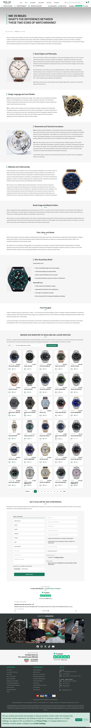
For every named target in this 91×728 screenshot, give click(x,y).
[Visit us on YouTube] (53, 647)
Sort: (9, 345)
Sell (26, 2)
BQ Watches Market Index (39, 676)
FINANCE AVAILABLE (7, 6)
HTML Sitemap (36, 687)
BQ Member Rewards (11, 689)
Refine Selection (53, 345)
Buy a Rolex (9, 670)
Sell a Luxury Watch (11, 678)
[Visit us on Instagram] (41, 647)
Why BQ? (49, 2)
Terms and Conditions (38, 680)
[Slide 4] (47, 610)
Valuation (41, 2)
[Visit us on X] (45, 647)
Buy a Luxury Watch (11, 676)
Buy (21, 2)
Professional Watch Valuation (13, 685)
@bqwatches (49, 616)
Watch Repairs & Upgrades (12, 683)
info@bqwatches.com (67, 690)
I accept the (56, 557)
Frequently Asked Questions (39, 678)
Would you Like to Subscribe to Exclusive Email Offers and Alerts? (62, 563)
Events (8, 691)
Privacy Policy (42, 721)
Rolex (34, 57)
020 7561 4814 (66, 683)
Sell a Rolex (9, 674)
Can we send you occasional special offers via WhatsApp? (61, 542)
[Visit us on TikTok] (49, 647)
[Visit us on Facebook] (38, 647)
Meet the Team (36, 672)
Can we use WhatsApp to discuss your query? (61, 538)
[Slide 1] (43, 610)
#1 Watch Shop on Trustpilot (53, 588)
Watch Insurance (10, 687)
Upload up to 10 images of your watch (22, 566)
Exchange (33, 2)
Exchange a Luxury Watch (12, 680)
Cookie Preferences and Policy (39, 685)
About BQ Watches (37, 670)
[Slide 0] (42, 610)
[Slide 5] (48, 610)
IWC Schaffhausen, (38, 69)
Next (64, 491)
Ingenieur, (15, 110)
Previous (28, 491)
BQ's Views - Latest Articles (39, 674)
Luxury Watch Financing (12, 672)
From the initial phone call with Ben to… (45, 604)
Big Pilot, (53, 108)
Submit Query (29, 574)
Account (56, 2)
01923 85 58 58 (66, 673)
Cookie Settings (39, 724)
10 (60, 491)
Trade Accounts (36, 689)
